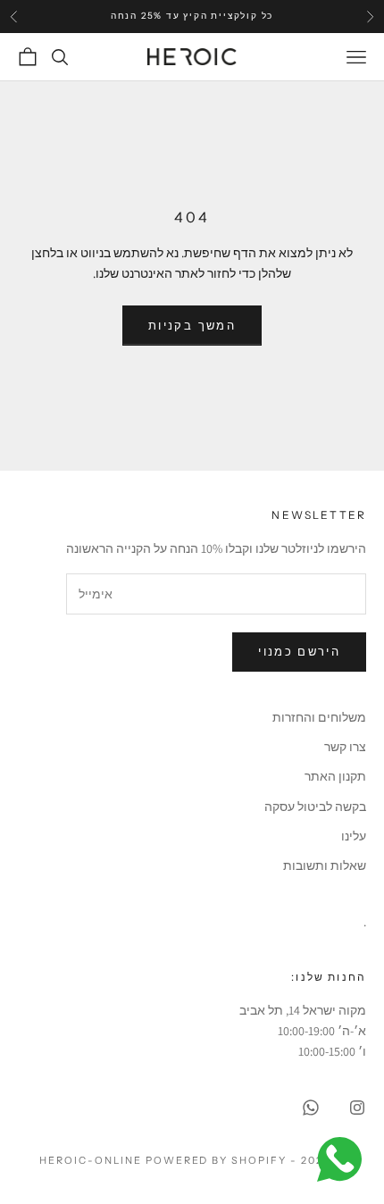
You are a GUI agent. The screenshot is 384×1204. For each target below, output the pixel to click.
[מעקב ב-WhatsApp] (311, 1107)
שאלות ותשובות (324, 865)
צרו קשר (345, 747)
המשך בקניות (192, 325)
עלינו (353, 836)
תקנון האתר (335, 776)
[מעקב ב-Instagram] (357, 1107)
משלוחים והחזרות (319, 717)
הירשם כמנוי (299, 651)
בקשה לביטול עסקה (315, 806)
